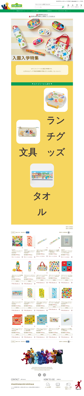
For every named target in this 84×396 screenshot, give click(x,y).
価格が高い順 (23, 232)
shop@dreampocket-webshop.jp (22, 384)
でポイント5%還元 (77, 1)
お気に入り (77, 6)
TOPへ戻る (78, 385)
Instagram (44, 374)
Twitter (39, 374)
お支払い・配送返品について (68, 388)
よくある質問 (48, 387)
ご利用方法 (49, 10)
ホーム (68, 6)
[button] (72, 232)
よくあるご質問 (34, 10)
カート (81, 6)
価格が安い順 (18, 232)
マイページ (72, 6)
